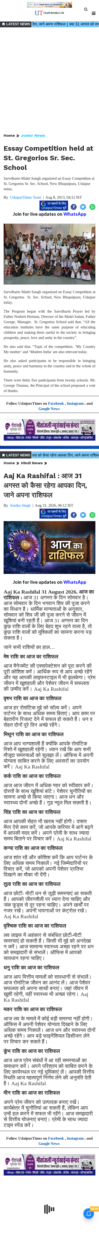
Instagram (75, 403)
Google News (49, 409)
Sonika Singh (20, 505)
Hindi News (32, 463)
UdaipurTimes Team (25, 197)
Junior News (33, 135)
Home (9, 135)
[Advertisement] (49, 80)
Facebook (56, 403)
